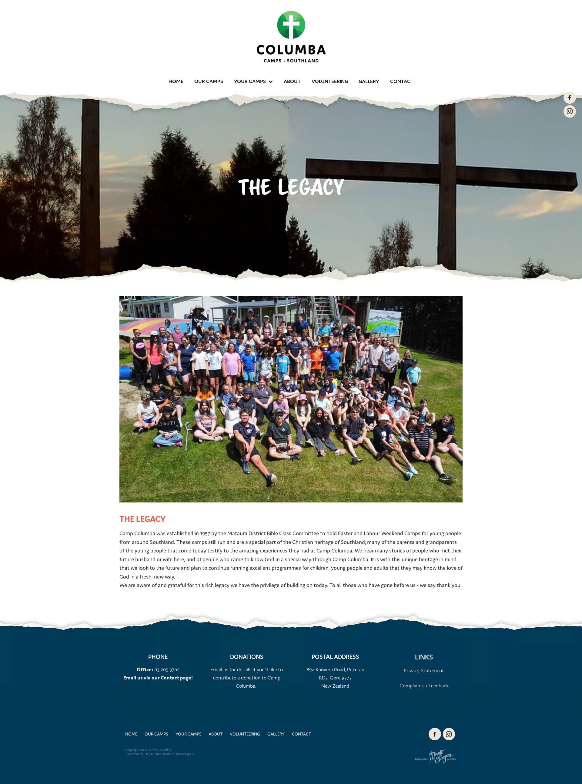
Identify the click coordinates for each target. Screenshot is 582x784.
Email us (219, 669)
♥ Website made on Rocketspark (170, 754)
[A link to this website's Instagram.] (570, 111)
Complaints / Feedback (424, 685)
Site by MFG (161, 750)
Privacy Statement (424, 670)
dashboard (135, 754)
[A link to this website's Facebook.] (570, 98)
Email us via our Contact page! (158, 678)
